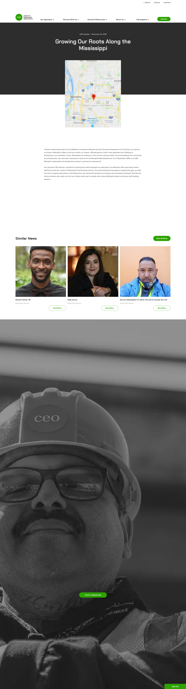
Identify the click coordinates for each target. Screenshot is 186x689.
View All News (161, 238)
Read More (57, 308)
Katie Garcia (72, 300)
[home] (24, 18)
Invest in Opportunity (93, 595)
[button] (47, 20)
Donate (164, 19)
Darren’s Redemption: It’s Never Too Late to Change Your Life (143, 300)
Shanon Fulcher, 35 (23, 300)
